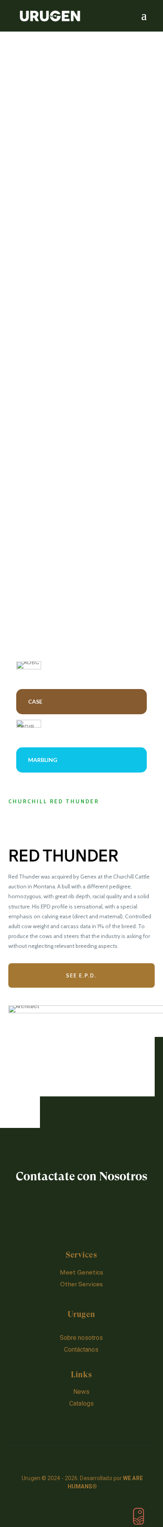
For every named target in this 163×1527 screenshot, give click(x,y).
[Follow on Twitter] (98, 1420)
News (81, 1391)
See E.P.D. (81, 975)
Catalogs (81, 1403)
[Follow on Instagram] (65, 1420)
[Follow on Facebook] (81, 1420)
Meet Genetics (81, 1272)
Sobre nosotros (81, 1337)
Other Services (81, 1283)
